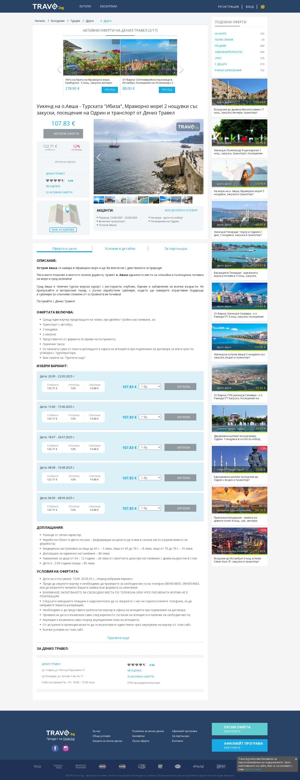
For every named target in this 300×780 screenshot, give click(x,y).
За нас (96, 731)
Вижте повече (253, 769)
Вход (250, 7)
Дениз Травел (55, 173)
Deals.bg (68, 739)
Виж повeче (237, 729)
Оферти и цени (64, 248)
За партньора (176, 248)
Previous (59, 71)
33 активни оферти (59, 192)
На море (220, 33)
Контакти (177, 741)
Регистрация (228, 7)
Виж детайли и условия (181, 210)
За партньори (180, 736)
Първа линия (224, 39)
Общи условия (101, 736)
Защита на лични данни (107, 741)
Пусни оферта (140, 741)
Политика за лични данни (148, 731)
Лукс (218, 58)
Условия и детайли (120, 248)
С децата (221, 64)
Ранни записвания (228, 70)
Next (180, 71)
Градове (220, 46)
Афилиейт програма (184, 731)
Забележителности (228, 52)
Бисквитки (138, 736)
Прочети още (118, 638)
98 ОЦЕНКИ (53, 186)
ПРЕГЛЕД (110, 89)
